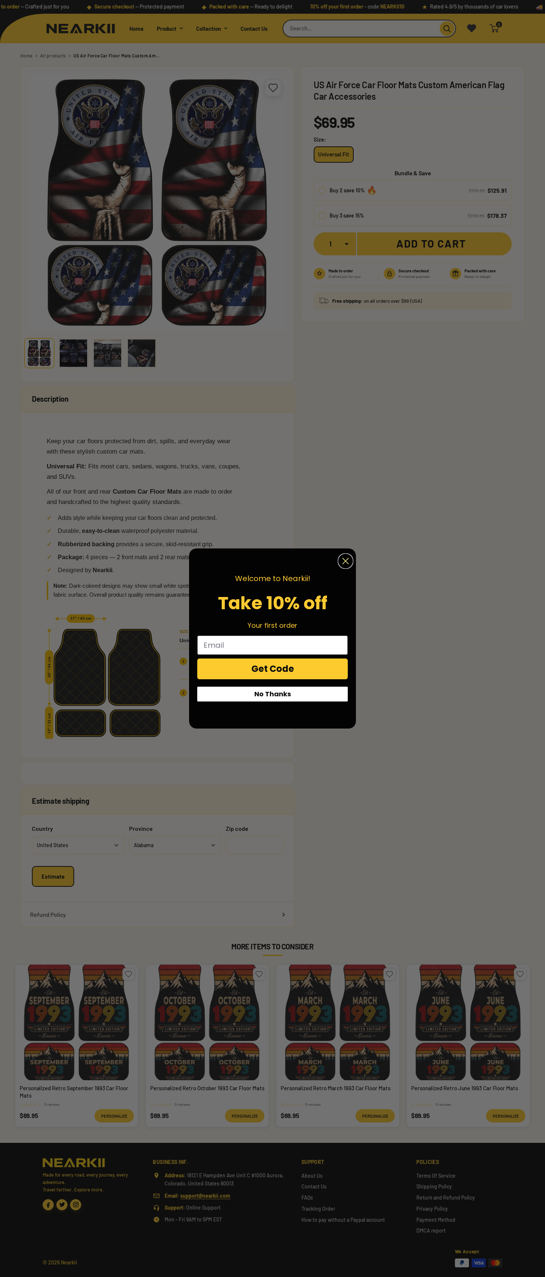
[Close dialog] (345, 561)
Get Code (272, 669)
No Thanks (272, 694)
